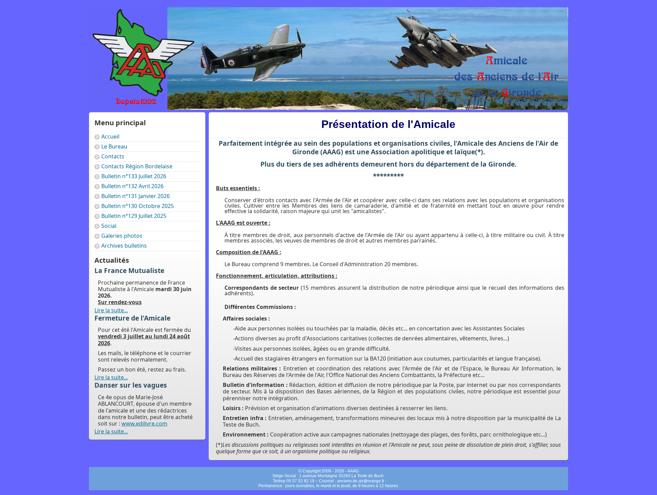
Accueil (110, 136)
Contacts (112, 156)
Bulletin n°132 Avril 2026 (132, 186)
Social (108, 226)
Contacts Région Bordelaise (136, 166)
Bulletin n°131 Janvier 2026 (135, 196)
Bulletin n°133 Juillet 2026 (133, 176)
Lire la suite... (111, 310)
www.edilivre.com (144, 423)
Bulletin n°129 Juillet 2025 (133, 216)
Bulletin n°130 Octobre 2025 (137, 206)
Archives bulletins (124, 245)
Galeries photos (121, 235)
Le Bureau (114, 146)
